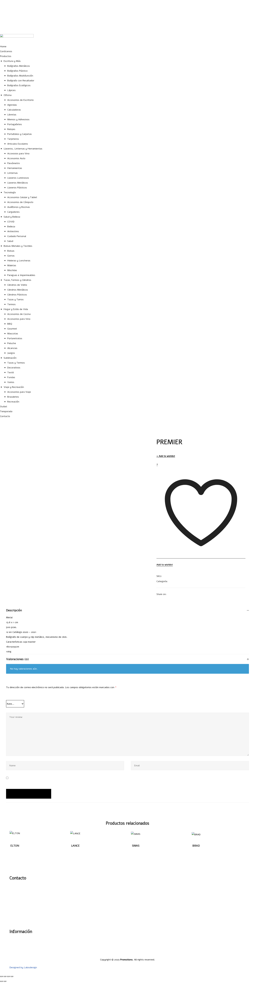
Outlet (3, 406)
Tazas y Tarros (15, 299)
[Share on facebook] (169, 594)
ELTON (14, 846)
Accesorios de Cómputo (20, 202)
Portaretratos (14, 338)
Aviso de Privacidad (234, 947)
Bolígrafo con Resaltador (20, 80)
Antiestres (13, 231)
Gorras (11, 255)
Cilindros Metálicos (17, 289)
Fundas (11, 377)
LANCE (75, 846)
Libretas (11, 114)
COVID (10, 221)
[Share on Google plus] (187, 594)
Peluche (11, 343)
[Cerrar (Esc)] (11, 976)
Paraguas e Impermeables (21, 275)
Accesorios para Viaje (19, 392)
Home (3, 46)
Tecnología (10, 192)
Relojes (11, 129)
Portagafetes (14, 124)
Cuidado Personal (16, 236)
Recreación (13, 401)
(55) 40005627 (247, 28)
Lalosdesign (30, 967)
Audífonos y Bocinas (18, 207)
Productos (5, 56)
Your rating (14, 696)
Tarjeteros (13, 139)
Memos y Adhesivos (18, 119)
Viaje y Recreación (14, 387)
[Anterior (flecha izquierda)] (1, 981)
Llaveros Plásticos (17, 187)
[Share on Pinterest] (191, 594)
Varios (10, 382)
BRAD (196, 846)
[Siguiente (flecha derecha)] (4, 981)
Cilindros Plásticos (17, 294)
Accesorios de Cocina (19, 314)
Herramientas (14, 168)
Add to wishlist (167, 456)
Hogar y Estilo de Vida (16, 309)
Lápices (11, 90)
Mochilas (12, 270)
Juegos (11, 353)
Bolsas (10, 250)
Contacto (5, 416)
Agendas (12, 105)
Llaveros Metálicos (17, 182)
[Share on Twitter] (173, 594)
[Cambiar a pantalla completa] (4, 976)
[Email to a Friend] (196, 594)
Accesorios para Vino (18, 319)
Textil (10, 372)
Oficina (7, 95)
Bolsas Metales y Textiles (18, 246)
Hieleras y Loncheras (18, 260)
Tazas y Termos (16, 362)
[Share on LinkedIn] (178, 594)
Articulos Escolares (17, 143)
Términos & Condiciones (232, 951)
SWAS (135, 846)
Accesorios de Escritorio (20, 100)
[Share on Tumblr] (182, 594)
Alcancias (12, 348)
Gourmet (12, 328)
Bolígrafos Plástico (17, 70)
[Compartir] (8, 976)
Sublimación (10, 358)
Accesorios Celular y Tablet (22, 197)
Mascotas (12, 333)
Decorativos (13, 367)
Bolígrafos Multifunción (20, 75)
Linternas (12, 173)
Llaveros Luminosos (18, 178)
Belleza (11, 226)
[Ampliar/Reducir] (1, 976)
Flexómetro (13, 163)
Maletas (11, 265)
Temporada (6, 411)
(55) (16, 894)
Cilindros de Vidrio (17, 285)
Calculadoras (14, 109)
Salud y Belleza (12, 216)
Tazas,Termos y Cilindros (17, 280)
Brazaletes (13, 396)
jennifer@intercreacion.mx (240, 11)
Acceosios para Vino (18, 153)
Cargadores (13, 212)
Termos (11, 304)
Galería (241, 939)
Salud (10, 241)
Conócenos (6, 51)
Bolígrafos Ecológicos (19, 85)
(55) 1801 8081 (247, 19)
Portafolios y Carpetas (19, 134)
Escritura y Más (12, 61)
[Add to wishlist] (15, 835)
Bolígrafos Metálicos (18, 66)
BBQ (9, 323)
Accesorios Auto (16, 158)
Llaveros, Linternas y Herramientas (23, 148)
